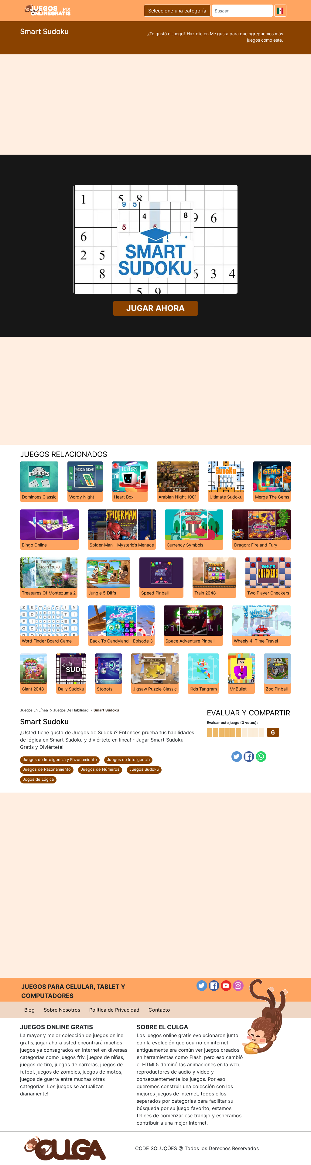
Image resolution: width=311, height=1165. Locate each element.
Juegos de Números (100, 769)
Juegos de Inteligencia (128, 759)
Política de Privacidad (114, 1010)
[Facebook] (249, 756)
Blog (29, 1010)
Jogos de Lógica (38, 779)
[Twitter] (236, 756)
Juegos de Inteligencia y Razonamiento (60, 759)
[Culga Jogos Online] (65, 1148)
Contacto (159, 1010)
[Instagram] (238, 985)
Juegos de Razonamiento (47, 769)
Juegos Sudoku (144, 769)
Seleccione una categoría (177, 11)
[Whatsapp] (261, 756)
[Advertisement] (155, 104)
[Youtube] (226, 985)
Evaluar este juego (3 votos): (232, 722)
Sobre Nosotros (62, 1010)
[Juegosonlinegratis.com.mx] (47, 9)
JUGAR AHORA (155, 308)
